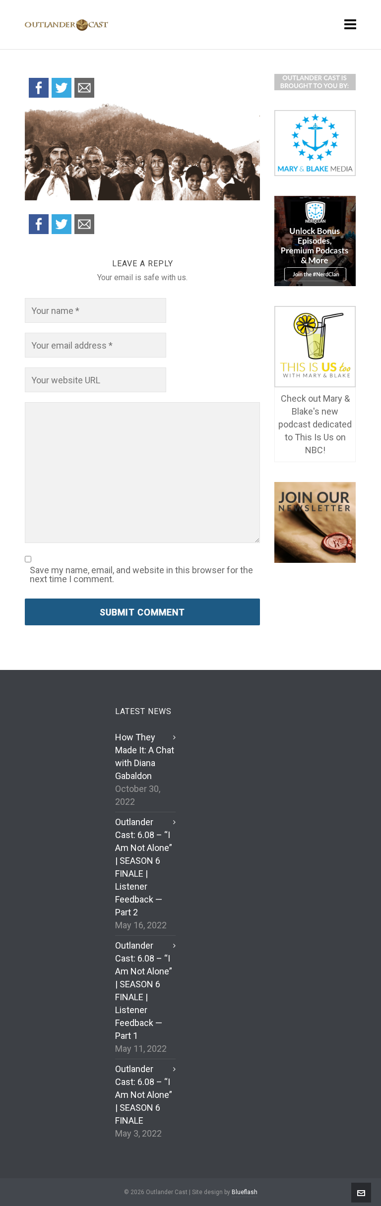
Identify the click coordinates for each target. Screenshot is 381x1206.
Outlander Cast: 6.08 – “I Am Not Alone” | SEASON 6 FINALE (143, 1095)
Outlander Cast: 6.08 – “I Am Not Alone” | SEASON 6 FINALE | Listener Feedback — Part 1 (143, 990)
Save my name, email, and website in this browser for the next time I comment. (141, 575)
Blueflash (244, 1192)
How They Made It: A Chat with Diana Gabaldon (144, 756)
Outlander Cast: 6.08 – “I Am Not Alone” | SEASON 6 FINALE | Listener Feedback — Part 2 (143, 867)
